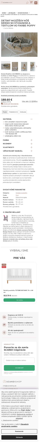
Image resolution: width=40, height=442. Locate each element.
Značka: (8, 28)
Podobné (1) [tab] (13, 112)
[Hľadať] (27, 3)
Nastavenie (19, 431)
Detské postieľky (21, 193)
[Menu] (36, 3)
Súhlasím (19, 437)
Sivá (17, 195)
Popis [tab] (5, 112)
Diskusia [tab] (23, 112)
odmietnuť (19, 418)
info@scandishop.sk (9, 386)
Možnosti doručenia (11, 104)
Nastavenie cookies (24, 414)
